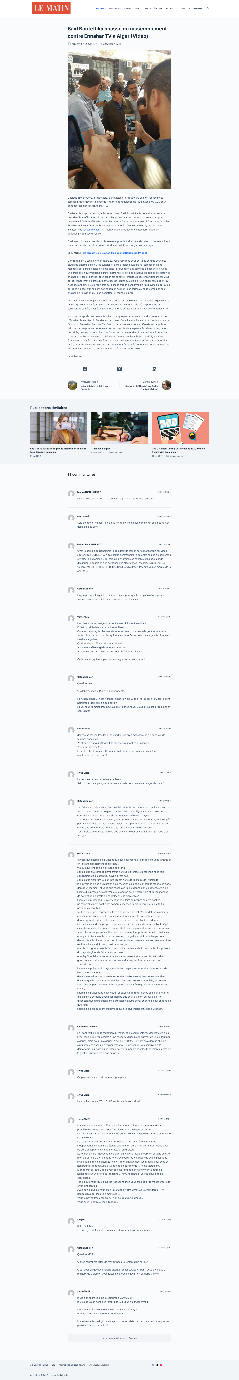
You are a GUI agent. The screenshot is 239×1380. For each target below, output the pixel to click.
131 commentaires (113, 452)
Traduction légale (100, 448)
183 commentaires (174, 456)
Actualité (101, 8)
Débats (147, 8)
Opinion (169, 8)
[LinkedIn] (154, 369)
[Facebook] (85, 369)
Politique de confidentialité (72, 1365)
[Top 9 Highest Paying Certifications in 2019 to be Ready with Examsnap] (180, 428)
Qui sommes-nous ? (39, 1365)
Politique (181, 8)
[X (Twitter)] (119, 369)
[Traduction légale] (119, 428)
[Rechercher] (208, 8)
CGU (53, 1365)
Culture (127, 8)
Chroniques (114, 8)
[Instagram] (161, 1365)
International (195, 8)
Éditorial (158, 8)
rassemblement (91, 229)
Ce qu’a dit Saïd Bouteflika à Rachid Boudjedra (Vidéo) (115, 252)
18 (120, 44)
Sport (138, 8)
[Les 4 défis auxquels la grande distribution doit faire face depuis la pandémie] (58, 428)
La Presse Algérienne (99, 1365)
